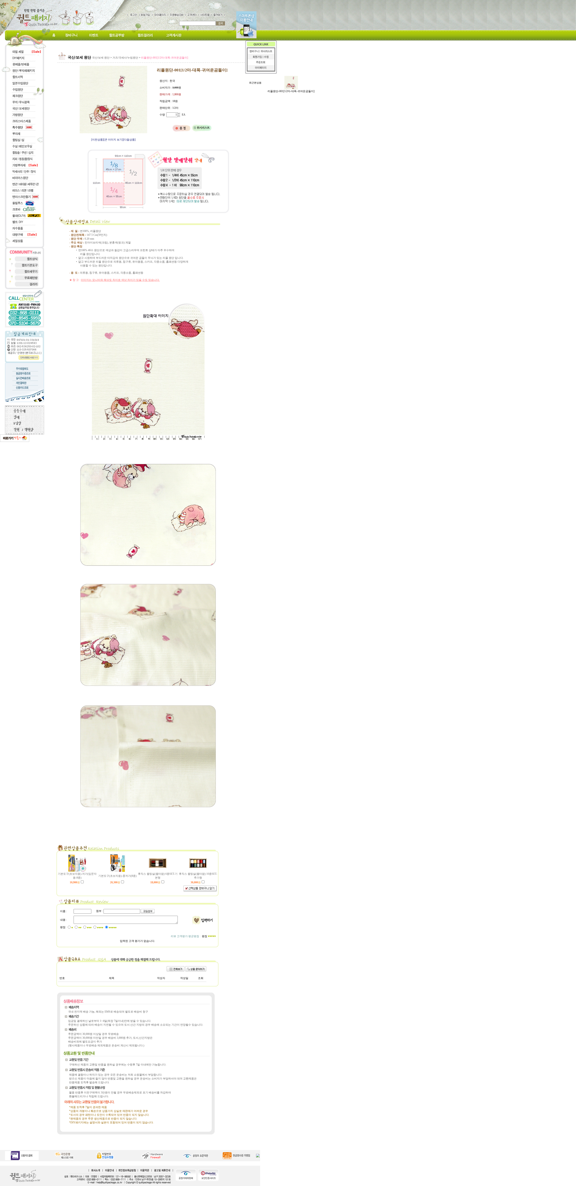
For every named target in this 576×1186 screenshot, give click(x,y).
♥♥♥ (89, 927)
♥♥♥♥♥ (113, 927)
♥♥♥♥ (100, 927)
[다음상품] (129, 139)
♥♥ (79, 927)
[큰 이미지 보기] (113, 139)
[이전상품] (97, 139)
